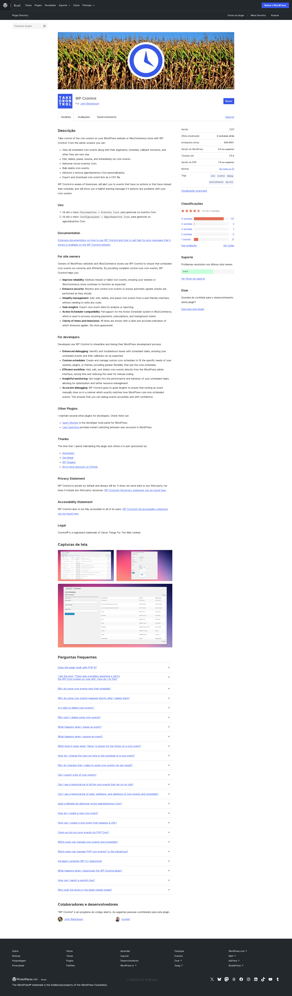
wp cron (229, 182)
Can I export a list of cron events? (77, 774)
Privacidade (18, 965)
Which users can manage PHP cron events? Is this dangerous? (93, 851)
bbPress (234, 960)
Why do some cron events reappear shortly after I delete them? (94, 698)
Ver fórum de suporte (193, 278)
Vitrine (69, 951)
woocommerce (216, 182)
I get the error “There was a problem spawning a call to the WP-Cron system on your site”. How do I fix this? (89, 678)
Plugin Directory (20, 15)
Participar (179, 951)
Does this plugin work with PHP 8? (77, 667)
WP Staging (68, 462)
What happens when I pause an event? (79, 727)
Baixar (228, 101)
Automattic (68, 453)
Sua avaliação (189, 245)
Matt (232, 956)
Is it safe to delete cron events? (76, 707)
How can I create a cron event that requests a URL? (87, 822)
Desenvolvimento (106, 116)
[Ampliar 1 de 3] (109, 553)
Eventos (179, 956)
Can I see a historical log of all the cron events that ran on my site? (95, 784)
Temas (69, 956)
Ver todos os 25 (226, 169)
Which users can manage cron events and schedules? (88, 842)
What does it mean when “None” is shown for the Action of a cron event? (99, 746)
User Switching (70, 427)
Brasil (43, 979)
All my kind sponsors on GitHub (80, 466)
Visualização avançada (194, 190)
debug (230, 176)
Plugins (69, 960)
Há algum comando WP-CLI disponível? (80, 861)
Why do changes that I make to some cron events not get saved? (95, 765)
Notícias (16, 956)
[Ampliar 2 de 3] (168, 553)
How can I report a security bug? (76, 880)
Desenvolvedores (129, 960)
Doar (178, 960)
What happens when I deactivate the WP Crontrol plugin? (90, 870)
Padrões (70, 965)
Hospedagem (19, 960)
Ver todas (228, 245)
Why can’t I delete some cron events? (79, 717)
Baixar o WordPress (275, 5)
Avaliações (84, 116)
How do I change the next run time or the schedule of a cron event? (96, 755)
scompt (126, 919)
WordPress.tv (128, 965)
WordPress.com (238, 951)
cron (213, 176)
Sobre (15, 951)
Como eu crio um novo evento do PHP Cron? (83, 832)
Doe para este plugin (192, 309)
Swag (179, 965)
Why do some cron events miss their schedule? (84, 688)
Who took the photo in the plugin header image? (85, 889)
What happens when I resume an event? (80, 736)
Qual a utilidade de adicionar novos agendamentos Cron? (90, 803)
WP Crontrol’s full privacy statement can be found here (135, 490)
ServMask (68, 457)
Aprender (125, 951)
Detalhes (66, 116)
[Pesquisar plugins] (44, 26)
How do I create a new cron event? (78, 813)
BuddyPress (236, 965)
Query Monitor (70, 422)
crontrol (221, 176)
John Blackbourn (89, 103)
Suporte (229, 116)
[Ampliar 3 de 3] (168, 587)
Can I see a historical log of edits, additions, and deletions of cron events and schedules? (108, 794)
